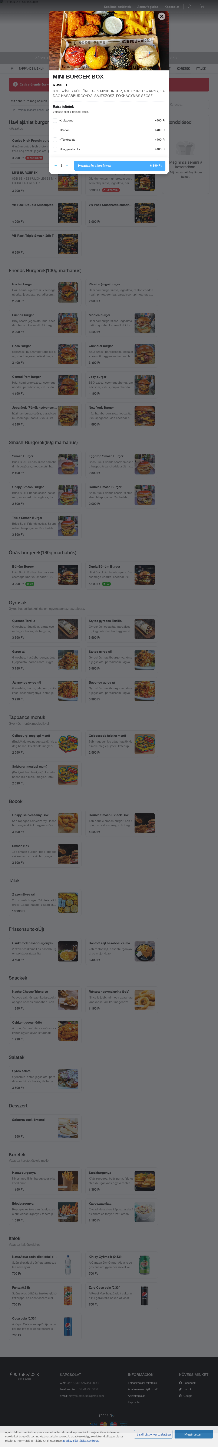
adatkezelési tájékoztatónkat (80, 1441)
